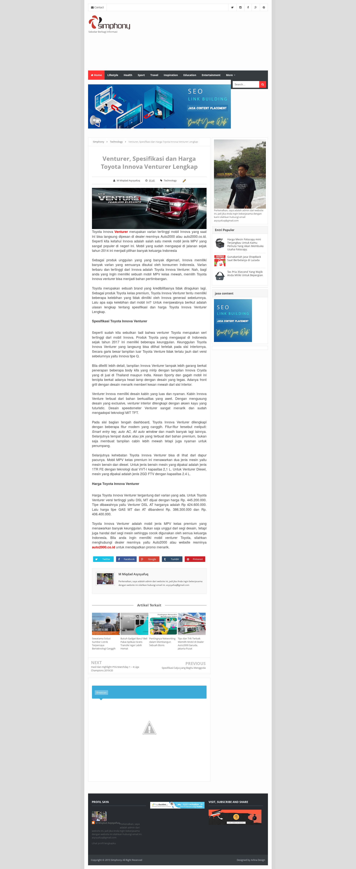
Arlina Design (258, 860)
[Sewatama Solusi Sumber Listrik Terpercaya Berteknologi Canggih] (106, 624)
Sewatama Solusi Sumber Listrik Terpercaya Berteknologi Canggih (104, 643)
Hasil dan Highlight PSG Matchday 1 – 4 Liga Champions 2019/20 (115, 668)
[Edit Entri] (183, 180)
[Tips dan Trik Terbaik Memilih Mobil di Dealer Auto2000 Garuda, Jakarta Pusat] (192, 624)
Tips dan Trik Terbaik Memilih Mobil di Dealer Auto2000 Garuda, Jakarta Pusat (191, 643)
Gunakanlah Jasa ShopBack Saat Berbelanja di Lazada (244, 258)
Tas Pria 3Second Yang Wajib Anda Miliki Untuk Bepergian (245, 273)
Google (152, 559)
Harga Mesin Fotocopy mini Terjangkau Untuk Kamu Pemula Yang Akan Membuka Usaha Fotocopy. (245, 244)
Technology (170, 180)
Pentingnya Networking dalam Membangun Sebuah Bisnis (162, 642)
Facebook (129, 559)
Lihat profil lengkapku (104, 843)
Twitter (106, 559)
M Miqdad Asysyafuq (133, 574)
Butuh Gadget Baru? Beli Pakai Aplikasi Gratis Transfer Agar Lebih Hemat (134, 643)
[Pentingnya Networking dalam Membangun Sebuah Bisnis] (163, 624)
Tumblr (175, 559)
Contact (99, 7)
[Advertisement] (200, 41)
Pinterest (198, 559)
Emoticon (101, 692)
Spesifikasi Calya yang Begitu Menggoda (184, 667)
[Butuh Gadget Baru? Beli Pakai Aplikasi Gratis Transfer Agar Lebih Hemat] (135, 624)
